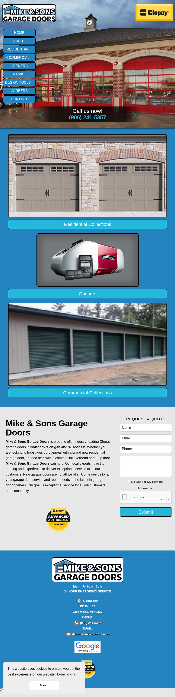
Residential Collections (87, 224)
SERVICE (19, 74)
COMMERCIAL (17, 57)
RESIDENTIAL (17, 49)
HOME (19, 32)
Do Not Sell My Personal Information (147, 485)
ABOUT (19, 41)
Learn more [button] (66, 674)
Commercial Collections (87, 392)
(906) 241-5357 (87, 117)
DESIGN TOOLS (18, 82)
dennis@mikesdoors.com (90, 634)
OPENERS (19, 66)
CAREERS (19, 91)
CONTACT (19, 99)
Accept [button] (44, 685)
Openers (87, 293)
